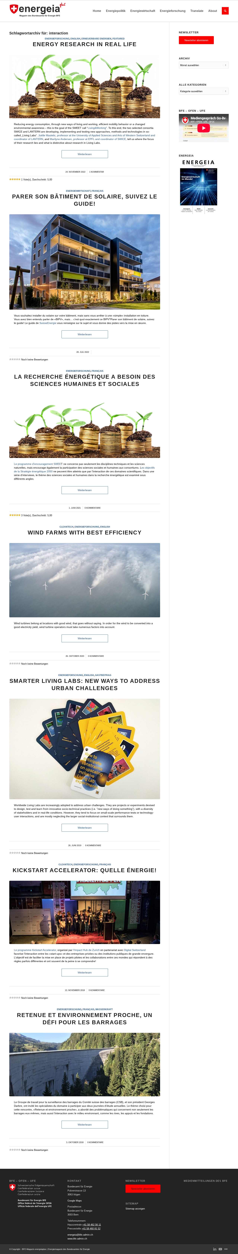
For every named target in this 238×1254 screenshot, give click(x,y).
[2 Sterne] (13, 179)
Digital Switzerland (135, 950)
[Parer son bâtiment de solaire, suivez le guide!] (84, 261)
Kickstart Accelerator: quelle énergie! (85, 870)
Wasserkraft (104, 1009)
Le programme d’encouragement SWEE (37, 463)
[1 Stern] (10, 179)
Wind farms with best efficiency (85, 532)
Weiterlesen (85, 154)
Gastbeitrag (103, 675)
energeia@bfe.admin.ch (80, 1234)
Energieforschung (57, 38)
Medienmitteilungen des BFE (206, 1181)
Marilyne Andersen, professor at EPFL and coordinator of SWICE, (88, 139)
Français (97, 191)
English (75, 38)
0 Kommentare (93, 508)
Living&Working (97, 127)
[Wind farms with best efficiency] (84, 580)
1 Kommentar (96, 172)
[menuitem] (97, 11)
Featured (118, 38)
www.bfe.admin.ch (77, 1238)
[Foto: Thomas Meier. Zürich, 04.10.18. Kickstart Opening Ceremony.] (84, 912)
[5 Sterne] (19, 179)
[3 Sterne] (15, 179)
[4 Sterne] (17, 179)
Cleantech (66, 527)
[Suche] (224, 11)
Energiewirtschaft (78, 191)
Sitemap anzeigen (135, 1208)
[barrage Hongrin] (84, 1064)
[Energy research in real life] (84, 86)
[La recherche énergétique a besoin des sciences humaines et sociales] (84, 426)
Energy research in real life (85, 44)
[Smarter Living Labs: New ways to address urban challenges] (84, 749)
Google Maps (74, 1200)
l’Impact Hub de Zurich (86, 950)
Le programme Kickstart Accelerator (35, 950)
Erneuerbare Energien (96, 38)
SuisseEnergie (47, 323)
